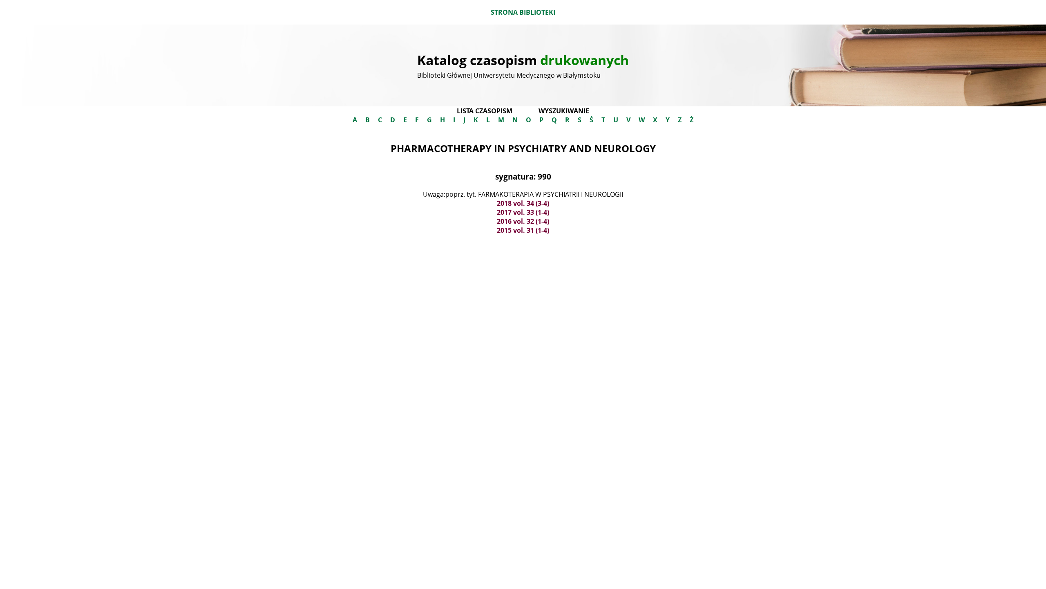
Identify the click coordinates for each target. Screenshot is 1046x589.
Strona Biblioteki (523, 12)
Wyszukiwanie (564, 110)
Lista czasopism (484, 110)
